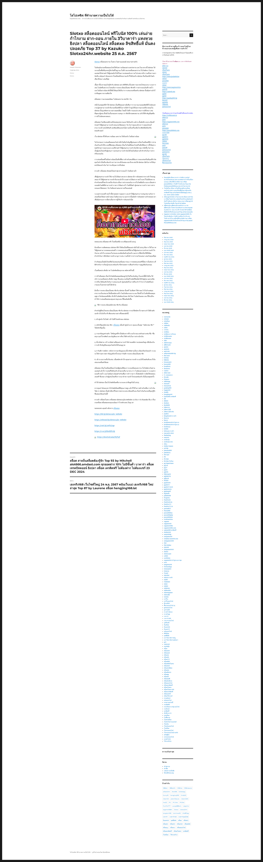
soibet (166, 556)
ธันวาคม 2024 (168, 280)
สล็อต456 (167, 653)
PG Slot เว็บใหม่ (168, 461)
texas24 (166, 571)
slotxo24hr (167, 554)
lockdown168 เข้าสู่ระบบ (171, 422)
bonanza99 (167, 362)
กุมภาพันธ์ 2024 (169, 302)
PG (165, 457)
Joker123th (184, 799)
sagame (166, 521)
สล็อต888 (167, 661)
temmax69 (167, 569)
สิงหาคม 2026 (168, 237)
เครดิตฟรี (166, 711)
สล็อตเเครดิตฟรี (168, 692)
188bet (166, 323)
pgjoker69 (167, 476)
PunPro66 (167, 500)
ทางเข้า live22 (168, 612)
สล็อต (165, 648)
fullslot (164, 141)
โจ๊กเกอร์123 (167, 741)
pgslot (164, 94)
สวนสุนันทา (167, 698)
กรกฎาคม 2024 (168, 291)
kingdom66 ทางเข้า (170, 416)
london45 (167, 427)
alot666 (166, 349)
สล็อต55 (166, 655)
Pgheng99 (167, 474)
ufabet (166, 586)
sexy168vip (167, 534)
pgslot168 (167, 483)
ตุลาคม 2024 (168, 285)
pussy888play (168, 515)
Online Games (168, 446)
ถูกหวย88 (167, 610)
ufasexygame (168, 592)
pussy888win (168, 517)
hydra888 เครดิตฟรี (170, 396)
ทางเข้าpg (167, 614)
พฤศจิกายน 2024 (169, 283)
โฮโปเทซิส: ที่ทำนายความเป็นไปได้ (92, 15)
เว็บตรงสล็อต (167, 720)
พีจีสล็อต (166, 633)
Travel (166, 573)
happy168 (167, 390)
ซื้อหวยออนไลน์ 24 (169, 605)
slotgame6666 (169, 549)
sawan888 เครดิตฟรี (170, 530)
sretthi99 (167, 558)
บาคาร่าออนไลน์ (169, 620)
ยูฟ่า (165, 642)
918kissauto (168, 336)
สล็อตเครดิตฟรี (168, 685)
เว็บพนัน (166, 724)
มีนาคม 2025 (168, 274)
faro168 (174, 791)
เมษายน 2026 (168, 246)
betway (166, 358)
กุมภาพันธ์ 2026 (169, 250)
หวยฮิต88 (167, 704)
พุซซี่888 (166, 636)
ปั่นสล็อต (166, 625)
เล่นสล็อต (166, 715)
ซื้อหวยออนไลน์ (167, 163)
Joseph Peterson (75, 67)
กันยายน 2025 (168, 261)
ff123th (166, 377)
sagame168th (168, 526)
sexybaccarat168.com (171, 539)
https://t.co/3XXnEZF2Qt (105, 431)
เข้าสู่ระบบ (167, 766)
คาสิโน (166, 599)
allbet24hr (167, 345)
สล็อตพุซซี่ (167, 679)
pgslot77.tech (168, 487)
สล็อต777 (167, 659)
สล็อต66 (166, 657)
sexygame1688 (169, 541)
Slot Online (167, 545)
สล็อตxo (116, 325)
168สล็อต (167, 321)
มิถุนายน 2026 (168, 242)
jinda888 (167, 405)
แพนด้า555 (167, 739)
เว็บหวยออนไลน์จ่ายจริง (171, 732)
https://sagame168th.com (170, 122)
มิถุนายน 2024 (168, 293)
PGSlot (166, 480)
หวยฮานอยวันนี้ (168, 702)
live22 (166, 420)
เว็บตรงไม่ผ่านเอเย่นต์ (170, 722)
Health (166, 392)
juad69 (166, 414)
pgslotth (165, 102)
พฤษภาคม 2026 (169, 244)
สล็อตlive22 (167, 672)
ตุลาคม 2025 (168, 259)
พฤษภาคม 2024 (169, 296)
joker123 (165, 117)
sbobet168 (167, 532)
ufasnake (167, 595)
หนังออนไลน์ (167, 700)
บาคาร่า (164, 83)
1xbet (165, 328)
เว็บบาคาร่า (165, 158)
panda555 (167, 452)
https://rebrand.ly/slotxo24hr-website (110, 420)
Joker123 (167, 407)
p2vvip (166, 448)
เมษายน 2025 (168, 272)
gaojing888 (167, 388)
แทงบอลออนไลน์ (169, 737)
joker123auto (175, 799)
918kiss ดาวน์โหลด (170, 334)
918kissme (167, 338)
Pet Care (166, 455)
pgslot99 (165, 139)
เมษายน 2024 (168, 298)
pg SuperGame (169, 463)
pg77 (165, 468)
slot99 (164, 72)
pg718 (166, 465)
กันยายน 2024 (168, 287)
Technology (168, 567)
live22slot (165, 143)
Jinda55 (166, 403)
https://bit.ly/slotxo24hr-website (108, 414)
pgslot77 (165, 137)
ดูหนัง (164, 120)
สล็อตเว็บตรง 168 (169, 689)
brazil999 (167, 366)
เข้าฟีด (166, 768)
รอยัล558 (167, 644)
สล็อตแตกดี (167, 694)
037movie (167, 317)
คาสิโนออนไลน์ (168, 601)
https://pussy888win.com (170, 130)
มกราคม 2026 (168, 252)
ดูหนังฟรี (164, 148)
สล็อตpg (166, 674)
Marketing (167, 435)
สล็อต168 (167, 651)
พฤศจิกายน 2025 (169, 257)
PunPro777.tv (168, 506)
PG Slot (166, 459)
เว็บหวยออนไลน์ (168, 730)
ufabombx (167, 590)
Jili (165, 399)
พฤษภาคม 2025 (169, 270)
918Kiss (166, 332)
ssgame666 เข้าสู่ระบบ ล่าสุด (173, 560)
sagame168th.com (170, 528)
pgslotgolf (167, 491)
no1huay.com (168, 442)
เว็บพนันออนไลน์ (169, 726)
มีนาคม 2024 (168, 300)
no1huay (167, 440)
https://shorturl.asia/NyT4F (108, 437)
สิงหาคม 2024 (168, 289)
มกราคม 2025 (168, 278)
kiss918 (164, 100)
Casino (166, 371)
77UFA (166, 330)
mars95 (166, 437)
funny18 (166, 384)
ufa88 (166, 580)
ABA (165, 340)
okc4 (165, 444)
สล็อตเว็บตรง (166, 70)
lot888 (166, 429)
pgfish (166, 472)
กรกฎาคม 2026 (169, 240)
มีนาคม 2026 (168, 248)
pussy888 (165, 81)
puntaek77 (167, 508)
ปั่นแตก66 (167, 627)
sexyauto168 (168, 536)
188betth (165, 104)
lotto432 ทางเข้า (169, 431)
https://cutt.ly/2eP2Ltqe (105, 425)
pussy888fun (168, 513)
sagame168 (167, 524)
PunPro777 (167, 504)
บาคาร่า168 (165, 132)
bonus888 (167, 364)
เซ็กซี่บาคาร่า (168, 713)
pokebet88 (167, 496)
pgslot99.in (168, 489)
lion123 (166, 418)
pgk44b (166, 478)
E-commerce (168, 375)
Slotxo (97, 62)
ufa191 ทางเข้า (168, 577)
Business (167, 368)
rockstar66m (168, 519)
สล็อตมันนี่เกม (168, 681)
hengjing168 (168, 394)
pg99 (165, 470)
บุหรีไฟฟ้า (167, 623)
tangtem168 (168, 564)
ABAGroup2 (168, 343)
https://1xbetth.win (168, 92)
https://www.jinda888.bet (170, 76)
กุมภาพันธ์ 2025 (169, 276)
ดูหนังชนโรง (166, 152)
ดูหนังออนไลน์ (166, 107)
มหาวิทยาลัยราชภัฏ (170, 638)
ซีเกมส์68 (167, 603)
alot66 (166, 347)
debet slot (167, 373)
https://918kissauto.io (169, 115)
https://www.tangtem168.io (171, 87)
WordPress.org (169, 773)
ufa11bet (166, 575)
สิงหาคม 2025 (168, 263)
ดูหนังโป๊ (164, 89)
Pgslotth (167, 493)
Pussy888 (167, 511)
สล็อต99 (166, 670)
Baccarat (167, 356)
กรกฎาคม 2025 (168, 265)
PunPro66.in (168, 502)
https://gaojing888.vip (169, 98)
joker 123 (165, 66)
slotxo (164, 85)
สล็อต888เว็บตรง (169, 664)
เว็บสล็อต (166, 728)
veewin (166, 597)
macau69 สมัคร (169, 433)
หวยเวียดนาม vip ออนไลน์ (171, 707)
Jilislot (166, 401)
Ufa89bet (167, 582)
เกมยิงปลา (167, 709)
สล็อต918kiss (168, 668)
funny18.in (167, 386)
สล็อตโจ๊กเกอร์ (168, 696)
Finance (166, 379)
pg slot (164, 135)
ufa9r (166, 584)
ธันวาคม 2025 (168, 255)
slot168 (164, 68)
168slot (166, 319)
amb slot (167, 351)
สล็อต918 (167, 666)
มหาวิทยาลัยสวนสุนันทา (171, 640)
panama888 (168, 450)
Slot (165, 543)
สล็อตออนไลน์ (166, 160)
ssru (165, 562)
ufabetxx (167, 588)
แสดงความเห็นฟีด (169, 771)
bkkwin (166, 360)
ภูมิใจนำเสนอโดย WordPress (101, 852)
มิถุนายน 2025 (168, 268)
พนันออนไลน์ (168, 631)
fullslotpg (167, 381)
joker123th (167, 409)
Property (167, 498)
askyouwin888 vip (170, 353)
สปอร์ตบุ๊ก (167, 646)
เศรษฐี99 (166, 735)
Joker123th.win (169, 412)
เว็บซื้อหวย (167, 717)
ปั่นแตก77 (167, 629)
